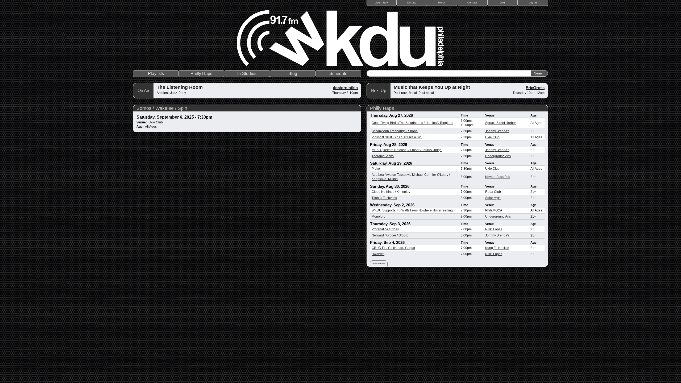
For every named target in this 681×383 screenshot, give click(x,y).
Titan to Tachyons (384, 198)
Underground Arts (498, 156)
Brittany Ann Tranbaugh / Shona (395, 131)
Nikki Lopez (493, 229)
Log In (533, 2)
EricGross (535, 87)
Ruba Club (493, 192)
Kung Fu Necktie (497, 248)
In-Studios (246, 73)
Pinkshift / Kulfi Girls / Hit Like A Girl (397, 137)
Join (502, 2)
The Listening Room (180, 87)
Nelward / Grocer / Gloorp (390, 235)
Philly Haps (201, 73)
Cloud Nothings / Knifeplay (391, 192)
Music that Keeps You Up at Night (432, 87)
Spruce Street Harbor (500, 123)
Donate (411, 2)
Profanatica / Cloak (385, 229)
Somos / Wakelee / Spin (161, 108)
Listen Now (381, 2)
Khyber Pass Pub (497, 177)
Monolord (378, 216)
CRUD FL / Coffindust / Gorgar (393, 248)
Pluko (376, 168)
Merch (442, 2)
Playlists (156, 73)
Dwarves (378, 254)
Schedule (338, 73)
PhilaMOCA (493, 210)
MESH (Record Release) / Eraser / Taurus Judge (407, 150)
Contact (472, 2)
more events (379, 263)
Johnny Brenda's (497, 131)
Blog (292, 73)
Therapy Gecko (383, 156)
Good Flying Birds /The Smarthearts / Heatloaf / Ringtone (412, 123)
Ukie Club (155, 122)
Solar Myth (493, 198)
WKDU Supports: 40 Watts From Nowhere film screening (412, 210)
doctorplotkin (345, 87)
